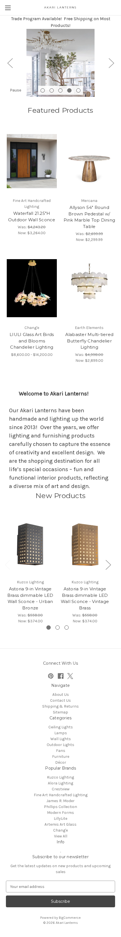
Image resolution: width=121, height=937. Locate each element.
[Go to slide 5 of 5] (78, 90)
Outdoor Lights (60, 744)
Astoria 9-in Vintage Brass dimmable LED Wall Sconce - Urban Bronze (30, 598)
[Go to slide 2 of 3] (57, 627)
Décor (60, 762)
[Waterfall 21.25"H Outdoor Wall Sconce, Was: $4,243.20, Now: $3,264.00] (32, 161)
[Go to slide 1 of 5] (43, 90)
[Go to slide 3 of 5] (60, 90)
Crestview (61, 789)
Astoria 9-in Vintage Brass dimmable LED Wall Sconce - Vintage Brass (85, 598)
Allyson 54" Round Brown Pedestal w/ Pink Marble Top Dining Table (89, 217)
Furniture (60, 756)
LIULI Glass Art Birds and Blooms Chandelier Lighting (32, 341)
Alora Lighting (60, 783)
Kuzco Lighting (60, 777)
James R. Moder (60, 800)
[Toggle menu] (7, 7)
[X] (70, 676)
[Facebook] (61, 676)
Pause (15, 90)
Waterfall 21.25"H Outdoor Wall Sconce (31, 216)
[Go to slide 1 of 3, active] (48, 627)
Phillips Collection (60, 806)
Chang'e (60, 830)
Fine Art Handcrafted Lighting (61, 795)
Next (111, 62)
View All (60, 836)
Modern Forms (60, 812)
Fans (60, 750)
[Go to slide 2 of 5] (52, 90)
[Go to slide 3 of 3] (66, 627)
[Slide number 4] (60, 63)
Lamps (60, 733)
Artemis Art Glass (60, 824)
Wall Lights (60, 738)
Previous (9, 62)
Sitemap (60, 712)
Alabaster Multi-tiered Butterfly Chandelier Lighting (89, 341)
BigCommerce (70, 918)
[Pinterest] (51, 676)
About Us (60, 694)
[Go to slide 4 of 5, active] (69, 90)
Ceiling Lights (60, 727)
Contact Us (60, 700)
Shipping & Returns (60, 706)
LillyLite (60, 818)
